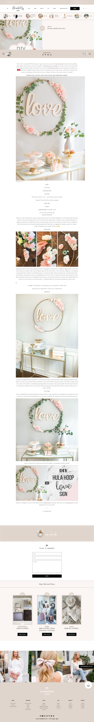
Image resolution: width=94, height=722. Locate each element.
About (28, 706)
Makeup (70, 706)
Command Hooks (42, 209)
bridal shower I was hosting (50, 66)
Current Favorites (13, 706)
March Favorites (22, 628)
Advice (58, 705)
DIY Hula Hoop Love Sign (56, 28)
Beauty (42, 8)
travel (54, 8)
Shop (86, 8)
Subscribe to (10, 2)
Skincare (70, 705)
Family (58, 703)
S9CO (53, 718)
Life (48, 8)
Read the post (22, 634)
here (31, 75)
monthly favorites (22, 626)
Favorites (71, 626)
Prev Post (4, 54)
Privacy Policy (28, 709)
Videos (81, 2)
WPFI (57, 718)
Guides (82, 703)
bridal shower (47, 502)
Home (35, 8)
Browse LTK (13, 703)
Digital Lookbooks (44, 708)
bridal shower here (54, 68)
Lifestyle (49, 26)
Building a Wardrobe (44, 706)
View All (44, 709)
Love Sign (46, 193)
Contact (28, 708)
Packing (47, 626)
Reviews (43, 705)
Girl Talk (58, 706)
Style (29, 8)
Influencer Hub (63, 8)
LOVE (39, 275)
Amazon (13, 705)
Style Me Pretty (59, 64)
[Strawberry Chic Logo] (18, 8)
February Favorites (71, 628)
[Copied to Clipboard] (50, 54)
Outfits (77, 2)
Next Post (90, 54)
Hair (70, 703)
